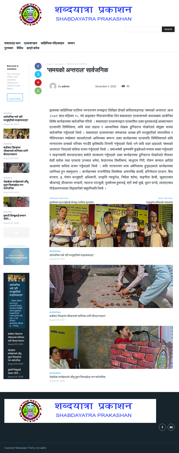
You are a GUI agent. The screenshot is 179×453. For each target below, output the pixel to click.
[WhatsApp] (38, 90)
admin (66, 86)
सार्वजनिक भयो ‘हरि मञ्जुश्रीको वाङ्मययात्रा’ (15, 118)
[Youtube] (171, 427)
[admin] (53, 86)
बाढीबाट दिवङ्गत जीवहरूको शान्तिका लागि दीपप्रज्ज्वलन (15, 151)
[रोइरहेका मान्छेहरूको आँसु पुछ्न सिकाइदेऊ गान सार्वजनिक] (16, 202)
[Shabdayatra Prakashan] (89, 14)
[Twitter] (38, 74)
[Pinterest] (38, 82)
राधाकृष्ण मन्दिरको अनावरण (159, 202)
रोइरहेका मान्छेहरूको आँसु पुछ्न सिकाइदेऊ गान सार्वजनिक (15, 185)
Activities (7, 113)
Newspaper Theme (25, 447)
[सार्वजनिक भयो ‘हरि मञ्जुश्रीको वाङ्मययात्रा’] (16, 134)
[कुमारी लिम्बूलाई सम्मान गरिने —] (16, 232)
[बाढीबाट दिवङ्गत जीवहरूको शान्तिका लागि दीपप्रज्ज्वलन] (16, 168)
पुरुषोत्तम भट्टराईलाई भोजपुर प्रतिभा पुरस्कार (71, 202)
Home (49, 64)
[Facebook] (38, 66)
